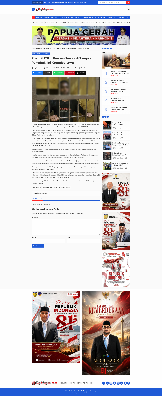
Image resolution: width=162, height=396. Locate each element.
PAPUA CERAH (36, 54)
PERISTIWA (46, 54)
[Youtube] (114, 383)
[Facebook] (103, 383)
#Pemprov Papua (73, 23)
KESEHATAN (102, 17)
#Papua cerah (49, 23)
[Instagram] (107, 383)
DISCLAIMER (63, 383)
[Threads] (110, 383)
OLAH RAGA (121, 17)
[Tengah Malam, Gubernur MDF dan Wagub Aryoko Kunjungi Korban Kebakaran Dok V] (107, 125)
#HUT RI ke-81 (117, 23)
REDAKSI (79, 383)
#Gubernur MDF (61, 23)
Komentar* (35, 217)
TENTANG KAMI (88, 383)
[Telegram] (125, 383)
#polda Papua (128, 23)
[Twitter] (118, 383)
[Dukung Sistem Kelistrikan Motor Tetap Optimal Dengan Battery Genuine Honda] (107, 156)
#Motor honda (106, 23)
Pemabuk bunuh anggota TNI (51, 187)
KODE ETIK (72, 383)
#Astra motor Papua (87, 23)
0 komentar (73, 68)
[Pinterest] (128, 383)
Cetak (83, 68)
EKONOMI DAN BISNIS (89, 17)
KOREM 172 (111, 17)
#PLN (98, 23)
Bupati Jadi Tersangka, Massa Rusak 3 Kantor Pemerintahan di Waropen (67, 2)
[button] (128, 2)
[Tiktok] (121, 383)
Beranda (39, 17)
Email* (69, 237)
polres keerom (66, 187)
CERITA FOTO (64, 17)
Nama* (34, 237)
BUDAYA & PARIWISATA (51, 17)
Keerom (38, 187)
